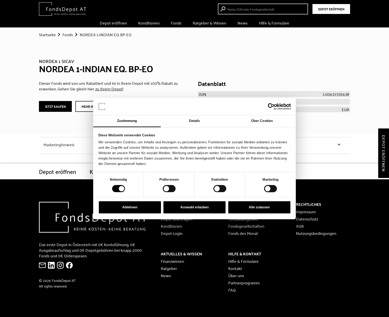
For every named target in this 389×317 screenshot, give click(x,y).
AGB (300, 225)
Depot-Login (172, 233)
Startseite (47, 34)
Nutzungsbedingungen (316, 233)
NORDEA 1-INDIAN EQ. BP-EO (105, 34)
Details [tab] (194, 121)
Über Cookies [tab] (262, 121)
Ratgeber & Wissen (209, 22)
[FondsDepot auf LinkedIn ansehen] (51, 265)
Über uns (236, 275)
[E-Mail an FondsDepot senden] (42, 265)
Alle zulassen (259, 207)
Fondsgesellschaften (246, 225)
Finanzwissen (172, 261)
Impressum (306, 211)
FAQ (232, 289)
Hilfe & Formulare (274, 22)
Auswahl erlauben (194, 207)
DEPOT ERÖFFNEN (331, 9)
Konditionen (149, 22)
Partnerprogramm (244, 282)
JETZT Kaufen (55, 106)
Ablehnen (129, 207)
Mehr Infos (90, 106)
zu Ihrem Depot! (109, 88)
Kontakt (235, 268)
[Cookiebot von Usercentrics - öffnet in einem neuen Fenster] (271, 106)
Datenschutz (307, 218)
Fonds (176, 22)
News (242, 22)
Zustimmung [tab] (127, 121)
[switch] (169, 188)
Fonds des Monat (243, 233)
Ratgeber (169, 268)
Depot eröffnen (113, 22)
